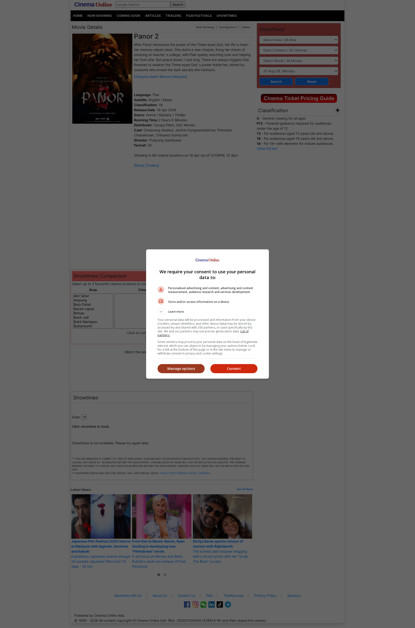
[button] (207, 311)
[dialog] (207, 314)
